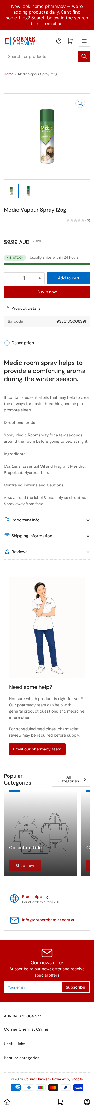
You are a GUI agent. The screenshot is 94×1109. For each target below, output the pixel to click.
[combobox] (47, 56)
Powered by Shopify (67, 1079)
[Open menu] (84, 41)
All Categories (68, 779)
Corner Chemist (36, 1079)
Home (8, 74)
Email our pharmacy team (37, 749)
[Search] (84, 56)
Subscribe (75, 987)
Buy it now (47, 291)
